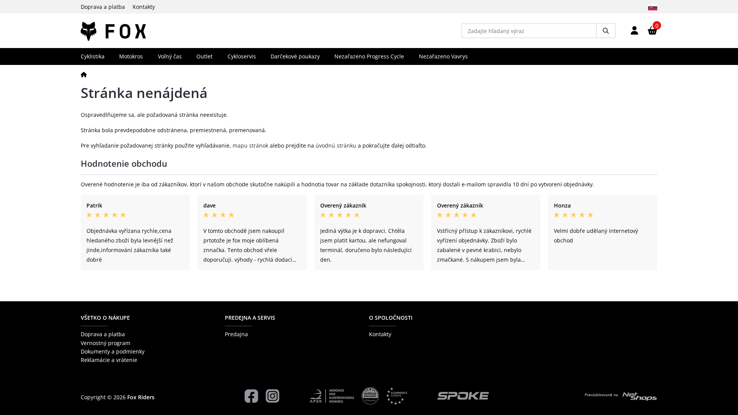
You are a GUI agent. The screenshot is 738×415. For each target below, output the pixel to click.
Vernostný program (105, 343)
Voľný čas (170, 56)
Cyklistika (93, 56)
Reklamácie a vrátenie (109, 360)
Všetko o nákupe (105, 317)
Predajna (236, 334)
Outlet (204, 56)
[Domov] (84, 74)
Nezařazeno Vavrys (443, 56)
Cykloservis (242, 56)
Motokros (131, 56)
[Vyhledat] (605, 30)
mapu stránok (250, 145)
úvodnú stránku (336, 145)
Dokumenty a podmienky (113, 351)
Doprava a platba (103, 6)
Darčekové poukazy (295, 56)
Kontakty (144, 6)
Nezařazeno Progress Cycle (369, 56)
